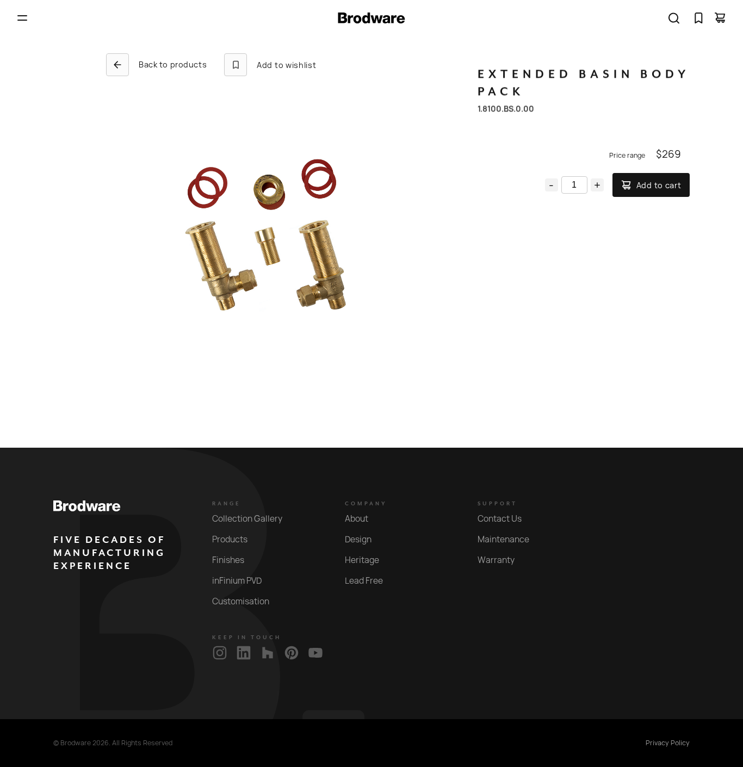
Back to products (173, 64)
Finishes (228, 560)
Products (229, 539)
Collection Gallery (247, 518)
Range (226, 503)
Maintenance (503, 539)
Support (497, 503)
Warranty (496, 560)
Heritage (362, 560)
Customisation (240, 601)
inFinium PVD (237, 580)
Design (358, 539)
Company (366, 503)
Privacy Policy (668, 743)
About (356, 518)
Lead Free (364, 580)
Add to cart (659, 185)
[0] (698, 18)
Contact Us (500, 518)
